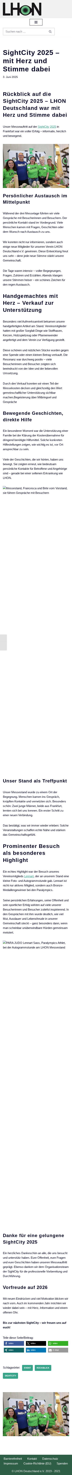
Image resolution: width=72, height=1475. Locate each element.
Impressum (11, 1463)
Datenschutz (50, 1458)
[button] (14, 1343)
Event (27, 1368)
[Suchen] (50, 31)
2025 (53, 126)
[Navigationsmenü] (36, 22)
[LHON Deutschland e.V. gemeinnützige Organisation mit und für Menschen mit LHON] (22, 9)
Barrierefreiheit (13, 1458)
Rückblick (43, 1368)
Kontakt (32, 1458)
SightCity (43, 126)
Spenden (62, 1463)
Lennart (29, 876)
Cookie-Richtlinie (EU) (37, 1463)
